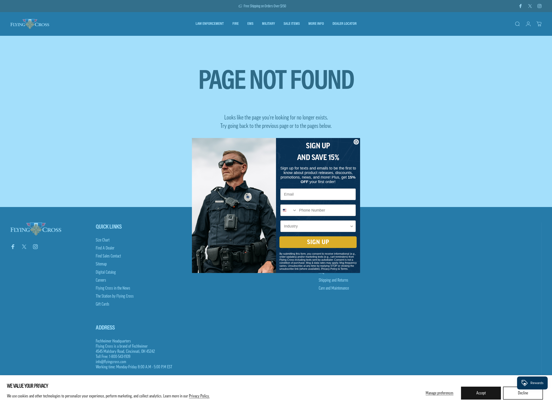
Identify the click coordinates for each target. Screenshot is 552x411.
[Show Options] (352, 226)
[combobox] (289, 210)
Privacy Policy (329, 268)
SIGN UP (318, 242)
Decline (523, 393)
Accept (481, 393)
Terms (344, 268)
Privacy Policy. (199, 396)
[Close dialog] (356, 142)
